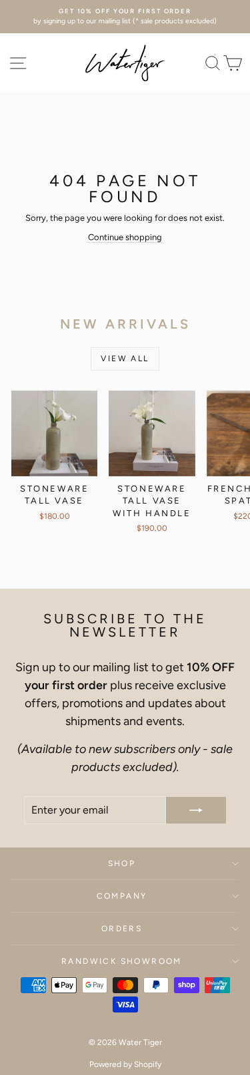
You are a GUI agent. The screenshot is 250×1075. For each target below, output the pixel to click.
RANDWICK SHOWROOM (121, 961)
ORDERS (121, 928)
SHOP (122, 863)
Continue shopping (125, 237)
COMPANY (122, 896)
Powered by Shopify (125, 1064)
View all (125, 358)
